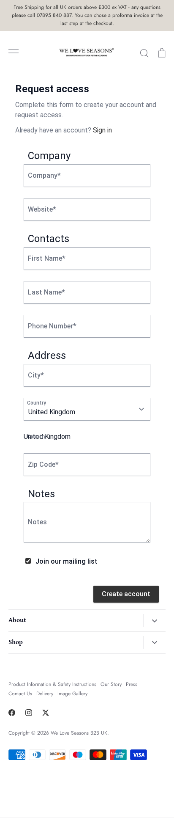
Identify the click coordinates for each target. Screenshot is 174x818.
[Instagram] (28, 712)
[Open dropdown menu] (154, 620)
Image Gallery (72, 693)
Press (131, 684)
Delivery (44, 693)
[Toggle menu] (13, 53)
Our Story (111, 684)
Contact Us (20, 693)
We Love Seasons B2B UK (79, 733)
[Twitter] (45, 712)
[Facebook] (11, 712)
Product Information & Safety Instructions (52, 684)
